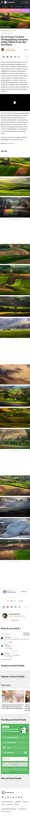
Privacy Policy (22, 809)
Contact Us (9, 804)
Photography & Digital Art (9, 30)
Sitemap (16, 804)
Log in (26, 2)
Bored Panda (8, 792)
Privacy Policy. (6, 771)
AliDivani (6, 645)
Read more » (15, 620)
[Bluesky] (13, 797)
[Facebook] (2, 797)
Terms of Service (6, 811)
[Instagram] (5, 797)
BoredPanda (9, 2)
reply (10, 642)
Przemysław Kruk (9, 49)
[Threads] (16, 797)
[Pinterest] (8, 797)
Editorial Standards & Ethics (9, 809)
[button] (24, 685)
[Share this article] (26, 56)
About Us (25, 801)
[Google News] (21, 797)
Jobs (3, 804)
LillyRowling (7, 637)
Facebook (11, 143)
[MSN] (19, 797)
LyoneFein (7, 653)
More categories (9, 752)
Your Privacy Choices (7, 801)
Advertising (18, 801)
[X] (10, 797)
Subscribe (15, 764)
